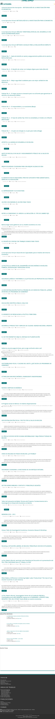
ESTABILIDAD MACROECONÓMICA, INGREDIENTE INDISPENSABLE (22, 376)
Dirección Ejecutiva (4, 683)
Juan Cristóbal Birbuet (44, 405)
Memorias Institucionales (6, 684)
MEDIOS (11, 226)
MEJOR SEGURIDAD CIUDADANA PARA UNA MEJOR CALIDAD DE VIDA (22, 166)
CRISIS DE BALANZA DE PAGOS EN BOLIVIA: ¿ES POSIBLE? (19, 454)
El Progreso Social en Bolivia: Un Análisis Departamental (19, 404)
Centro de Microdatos (5, 695)
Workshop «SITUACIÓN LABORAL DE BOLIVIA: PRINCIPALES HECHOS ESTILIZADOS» (27, 546)
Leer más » (4, 15)
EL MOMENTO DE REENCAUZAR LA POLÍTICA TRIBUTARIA (19, 314)
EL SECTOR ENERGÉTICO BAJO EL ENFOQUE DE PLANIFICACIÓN (21, 337)
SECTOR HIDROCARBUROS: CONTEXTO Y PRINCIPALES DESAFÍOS (21, 485)
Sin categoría (13, 11)
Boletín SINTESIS (4, 703)
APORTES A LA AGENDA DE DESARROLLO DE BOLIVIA (17, 142)
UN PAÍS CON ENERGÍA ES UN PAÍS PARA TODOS (16, 202)
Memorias (12, 516)
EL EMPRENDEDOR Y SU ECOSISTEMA (13, 191)
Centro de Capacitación (5, 696)
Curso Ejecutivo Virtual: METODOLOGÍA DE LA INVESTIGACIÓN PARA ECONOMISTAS (27, 20)
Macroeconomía (5, 693)
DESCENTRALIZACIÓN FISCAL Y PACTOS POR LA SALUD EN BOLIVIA (22, 420)
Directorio (3, 682)
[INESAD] (27, 0)
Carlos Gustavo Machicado (26, 405)
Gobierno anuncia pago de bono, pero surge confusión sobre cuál (22, 348)
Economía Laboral (5, 691)
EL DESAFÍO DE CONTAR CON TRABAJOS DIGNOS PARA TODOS (20, 241)
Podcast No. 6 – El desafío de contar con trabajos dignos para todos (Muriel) (25, 69)
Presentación (3, 680)
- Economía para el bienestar (16, 405)
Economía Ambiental (6, 690)
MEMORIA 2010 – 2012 (8, 514)
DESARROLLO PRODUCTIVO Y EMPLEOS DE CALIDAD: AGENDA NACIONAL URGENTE (27, 325)
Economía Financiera (6, 694)
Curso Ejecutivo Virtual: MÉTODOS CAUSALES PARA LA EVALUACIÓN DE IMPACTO (26, 45)
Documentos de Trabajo (6, 702)
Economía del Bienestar (6, 692)
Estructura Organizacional (6, 681)
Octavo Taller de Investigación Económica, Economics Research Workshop (24, 530)
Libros (2, 701)
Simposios (15, 389)
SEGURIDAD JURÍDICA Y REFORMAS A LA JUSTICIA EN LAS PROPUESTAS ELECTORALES (27, 279)
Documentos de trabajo (35, 405)
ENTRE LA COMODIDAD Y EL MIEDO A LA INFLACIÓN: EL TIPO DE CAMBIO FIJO (25, 213)
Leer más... (20, 618)
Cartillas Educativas (5, 704)
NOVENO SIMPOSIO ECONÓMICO (12, 388)
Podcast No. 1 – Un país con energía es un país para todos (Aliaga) (22, 131)
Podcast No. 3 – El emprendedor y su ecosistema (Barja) (19, 106)
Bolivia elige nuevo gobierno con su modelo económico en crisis (21, 225)
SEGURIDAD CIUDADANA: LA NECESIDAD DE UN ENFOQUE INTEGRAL (22, 469)
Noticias (11, 389)
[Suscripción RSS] (54, 4)
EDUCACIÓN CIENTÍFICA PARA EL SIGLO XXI (15, 303)
